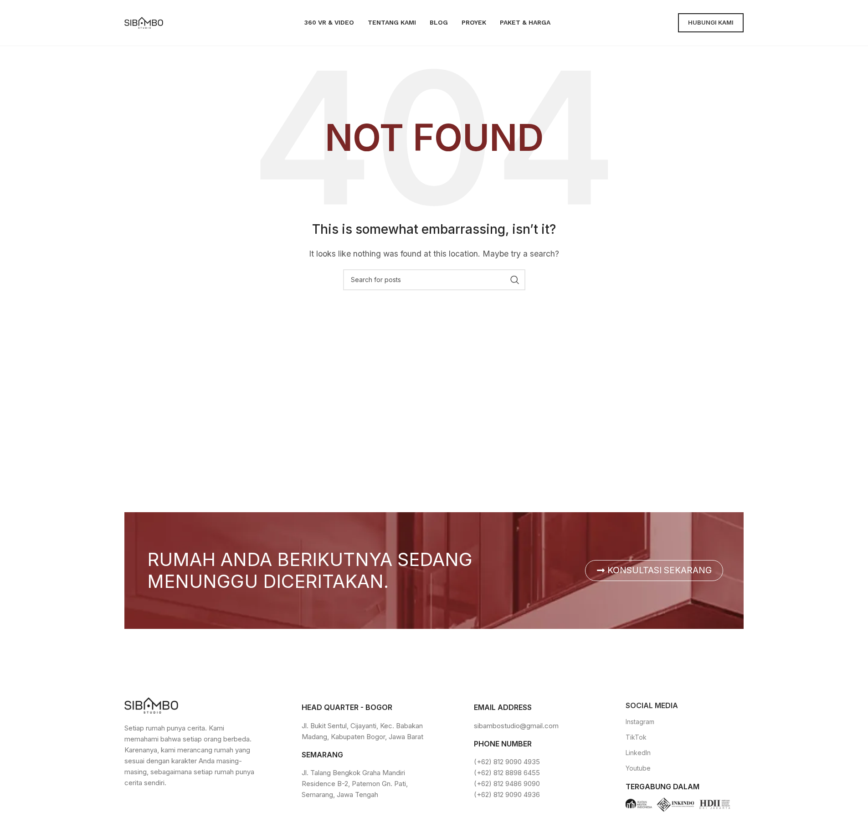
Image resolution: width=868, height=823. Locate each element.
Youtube (638, 768)
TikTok (636, 737)
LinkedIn (638, 752)
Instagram (640, 721)
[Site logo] (143, 21)
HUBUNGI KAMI (711, 22)
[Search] (514, 279)
